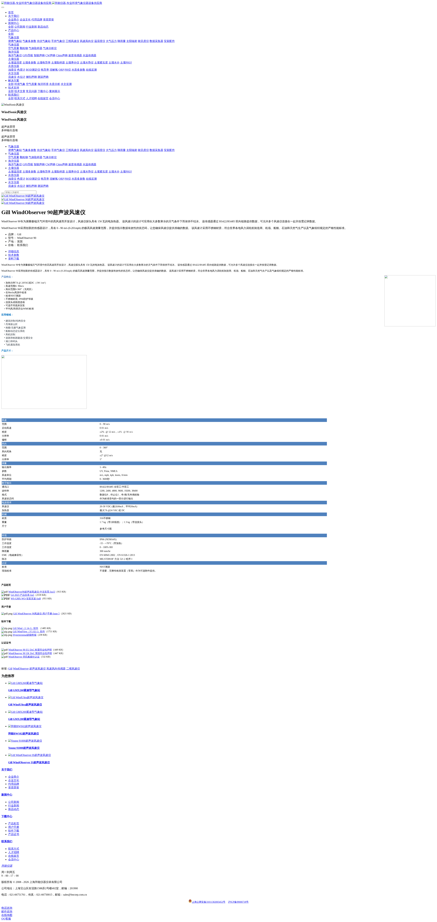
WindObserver (21, 668)
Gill (10, 668)
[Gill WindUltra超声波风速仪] (25, 697)
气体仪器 (13, 153)
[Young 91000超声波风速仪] (25, 740)
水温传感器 (89, 164)
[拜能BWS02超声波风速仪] (24, 726)
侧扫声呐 (31, 185)
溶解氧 (54, 178)
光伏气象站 (44, 150)
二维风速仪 (73, 668)
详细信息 (13, 251)
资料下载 (13, 258)
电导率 (45, 178)
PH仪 (68, 178)
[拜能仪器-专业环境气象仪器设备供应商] (218, 3)
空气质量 (13, 157)
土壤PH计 (126, 171)
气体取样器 (35, 157)
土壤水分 (114, 171)
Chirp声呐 (62, 164)
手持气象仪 (58, 150)
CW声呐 (50, 164)
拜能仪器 (6, 865)
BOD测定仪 (33, 178)
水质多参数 (78, 178)
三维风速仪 (72, 150)
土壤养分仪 (72, 171)
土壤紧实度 (101, 171)
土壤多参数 (29, 171)
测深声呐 (43, 185)
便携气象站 (15, 150)
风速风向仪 (87, 150)
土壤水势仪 (87, 171)
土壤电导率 (44, 171)
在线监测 (91, 178)
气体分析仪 (50, 157)
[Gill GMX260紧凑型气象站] (25, 683)
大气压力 (111, 150)
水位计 (21, 185)
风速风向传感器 (56, 668)
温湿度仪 (99, 150)
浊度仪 (12, 178)
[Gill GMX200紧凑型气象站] (25, 711)
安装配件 (169, 150)
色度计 (21, 178)
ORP (61, 178)
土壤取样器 (58, 171)
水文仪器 (13, 182)
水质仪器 (13, 175)
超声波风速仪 (37, 668)
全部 (11, 26)
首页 (11, 12)
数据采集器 (156, 150)
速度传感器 (75, 164)
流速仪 (12, 185)
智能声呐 (39, 164)
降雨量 (121, 150)
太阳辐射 (131, 150)
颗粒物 (24, 157)
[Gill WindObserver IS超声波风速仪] (29, 755)
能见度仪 (143, 150)
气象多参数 (29, 150)
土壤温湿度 (15, 171)
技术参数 (13, 255)
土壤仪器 (13, 168)
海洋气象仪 (15, 164)
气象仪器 (13, 146)
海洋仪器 (13, 160)
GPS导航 (28, 164)
